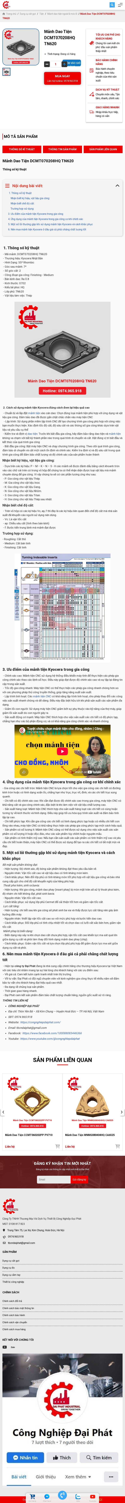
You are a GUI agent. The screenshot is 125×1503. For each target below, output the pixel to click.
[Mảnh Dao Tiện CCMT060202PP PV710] (32, 1102)
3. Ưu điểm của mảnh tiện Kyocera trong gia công (35, 213)
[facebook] (62, 1420)
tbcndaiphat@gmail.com (21, 1243)
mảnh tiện (34, 413)
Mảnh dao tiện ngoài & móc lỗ (62, 14)
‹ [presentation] (3, 1112)
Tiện (41, 14)
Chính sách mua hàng (14, 1329)
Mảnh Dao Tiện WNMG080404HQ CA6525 (90, 1135)
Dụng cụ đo (8, 1267)
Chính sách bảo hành (13, 1315)
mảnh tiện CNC (41, 696)
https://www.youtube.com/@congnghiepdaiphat (50, 1038)
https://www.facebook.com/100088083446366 (52, 1033)
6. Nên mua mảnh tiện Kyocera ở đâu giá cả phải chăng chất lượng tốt (47, 229)
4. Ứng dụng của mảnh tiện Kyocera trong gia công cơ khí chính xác (45, 219)
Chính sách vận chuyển (14, 1322)
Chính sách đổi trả (12, 1301)
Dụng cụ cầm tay (11, 1274)
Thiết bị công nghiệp (13, 1281)
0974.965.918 (16, 1236)
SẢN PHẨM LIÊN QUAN (103, 149)
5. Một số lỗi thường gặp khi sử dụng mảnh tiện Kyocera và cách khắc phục (50, 224)
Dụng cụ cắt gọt (28, 14)
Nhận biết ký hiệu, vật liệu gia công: (30, 198)
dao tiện (32, 433)
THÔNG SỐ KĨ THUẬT (22, 149)
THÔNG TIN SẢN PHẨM (62, 149)
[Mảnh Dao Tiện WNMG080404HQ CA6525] (92, 1102)
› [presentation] (122, 1112)
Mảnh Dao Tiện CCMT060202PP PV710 (28, 1135)
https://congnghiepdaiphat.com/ (40, 1022)
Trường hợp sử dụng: (22, 208)
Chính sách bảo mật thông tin (18, 1308)
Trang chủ (11, 14)
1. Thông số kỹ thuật (20, 193)
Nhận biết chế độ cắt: (22, 203)
